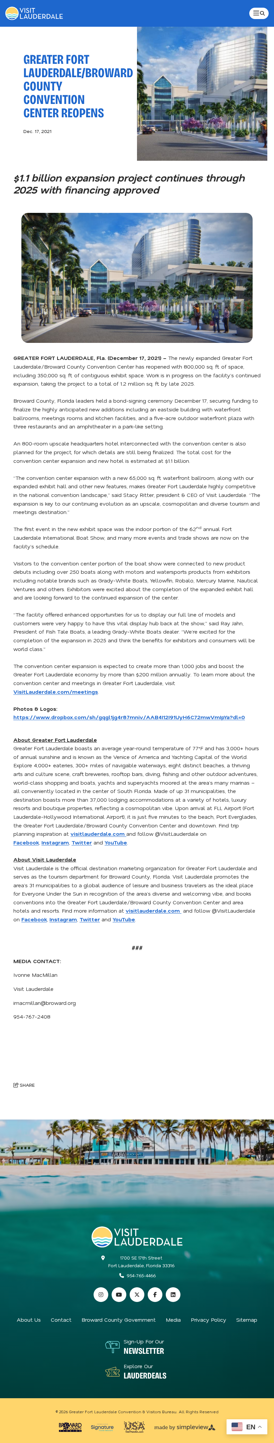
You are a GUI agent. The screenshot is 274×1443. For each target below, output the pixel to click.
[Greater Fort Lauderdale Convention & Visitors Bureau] (34, 13)
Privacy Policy (208, 1319)
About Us (29, 1319)
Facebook (26, 842)
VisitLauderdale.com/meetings (55, 691)
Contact (61, 1319)
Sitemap (246, 1319)
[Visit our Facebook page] (155, 1294)
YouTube (116, 842)
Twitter (82, 842)
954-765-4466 (141, 1275)
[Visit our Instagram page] (101, 1294)
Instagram (55, 842)
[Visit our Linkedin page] (173, 1294)
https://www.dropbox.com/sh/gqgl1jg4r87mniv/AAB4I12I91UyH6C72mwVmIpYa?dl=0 (129, 716)
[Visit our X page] (137, 1294)
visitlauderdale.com (98, 833)
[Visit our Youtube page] (119, 1294)
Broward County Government (119, 1319)
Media (173, 1319)
